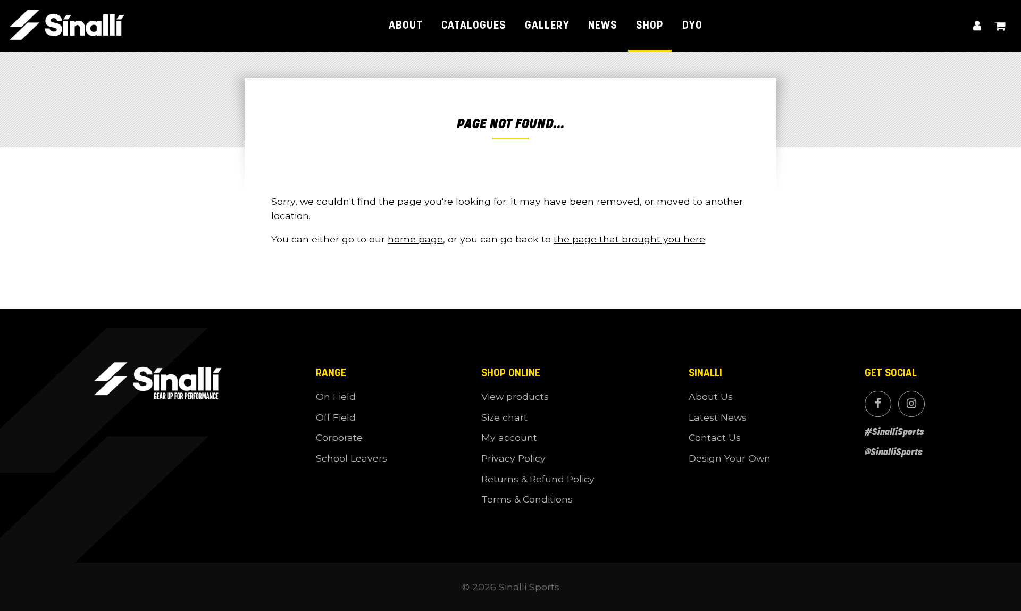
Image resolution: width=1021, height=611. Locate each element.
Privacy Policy (513, 458)
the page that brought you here (629, 239)
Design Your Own (730, 458)
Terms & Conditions (527, 499)
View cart (1000, 26)
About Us (711, 396)
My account (977, 26)
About (406, 25)
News (602, 25)
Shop (650, 25)
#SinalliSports (894, 432)
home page (415, 239)
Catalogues (474, 25)
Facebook (878, 404)
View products (515, 396)
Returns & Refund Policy (538, 478)
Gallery (547, 25)
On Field (336, 396)
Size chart (504, 417)
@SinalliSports (894, 452)
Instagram (911, 404)
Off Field (336, 417)
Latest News (718, 417)
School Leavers (351, 458)
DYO (692, 25)
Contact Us (715, 437)
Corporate (339, 437)
